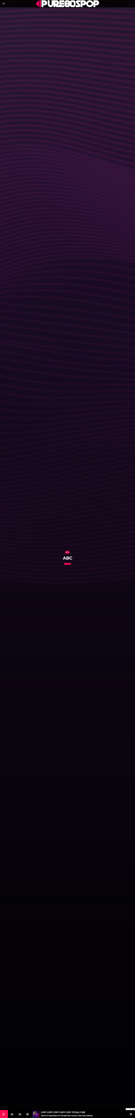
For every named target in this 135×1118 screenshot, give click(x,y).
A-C (67, 552)
